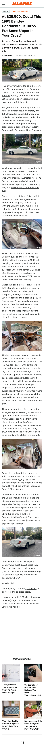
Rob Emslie (8, 55)
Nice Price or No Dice (20, 11)
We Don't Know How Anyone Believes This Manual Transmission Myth (33, 690)
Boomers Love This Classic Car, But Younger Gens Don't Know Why (33, 725)
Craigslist (31, 588)
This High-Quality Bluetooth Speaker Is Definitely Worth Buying (10, 725)
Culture (6, 11)
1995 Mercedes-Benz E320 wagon (19, 114)
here (7, 592)
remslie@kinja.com (11, 600)
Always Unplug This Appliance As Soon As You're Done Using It (10, 689)
